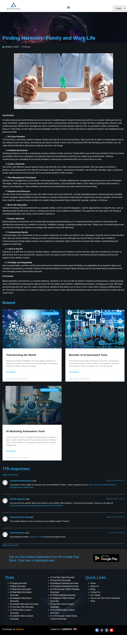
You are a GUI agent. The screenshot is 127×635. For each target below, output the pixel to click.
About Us (94, 586)
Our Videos (95, 595)
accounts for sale (36, 537)
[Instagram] (102, 630)
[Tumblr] (107, 630)
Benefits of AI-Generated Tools (88, 354)
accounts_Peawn (17, 533)
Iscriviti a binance (17, 499)
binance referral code (19, 517)
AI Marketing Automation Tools (25, 431)
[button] (68, 7)
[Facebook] (97, 630)
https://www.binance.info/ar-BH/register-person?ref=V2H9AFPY (37, 506)
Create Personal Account (21, 481)
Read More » (11, 372)
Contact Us (95, 592)
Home (93, 583)
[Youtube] (111, 630)
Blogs (92, 589)
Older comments (10, 474)
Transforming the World (21, 354)
